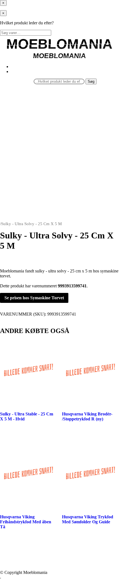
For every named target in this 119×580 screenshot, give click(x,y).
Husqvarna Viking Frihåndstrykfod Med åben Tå (25, 521)
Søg (91, 81)
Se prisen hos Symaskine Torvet (34, 297)
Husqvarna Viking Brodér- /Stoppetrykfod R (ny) (87, 416)
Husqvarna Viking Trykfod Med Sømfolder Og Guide (87, 519)
